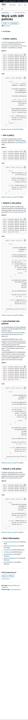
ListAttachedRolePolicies (10, 558)
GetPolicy (6, 552)
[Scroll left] (8, 5)
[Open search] (25, 4)
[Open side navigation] (2, 9)
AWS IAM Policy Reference (11, 546)
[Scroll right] (21, 5)
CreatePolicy (7, 550)
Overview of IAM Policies (10, 542)
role (21, 206)
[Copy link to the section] (2, 38)
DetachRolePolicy (8, 562)
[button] (6, 31)
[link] (21, 12)
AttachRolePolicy (8, 554)
